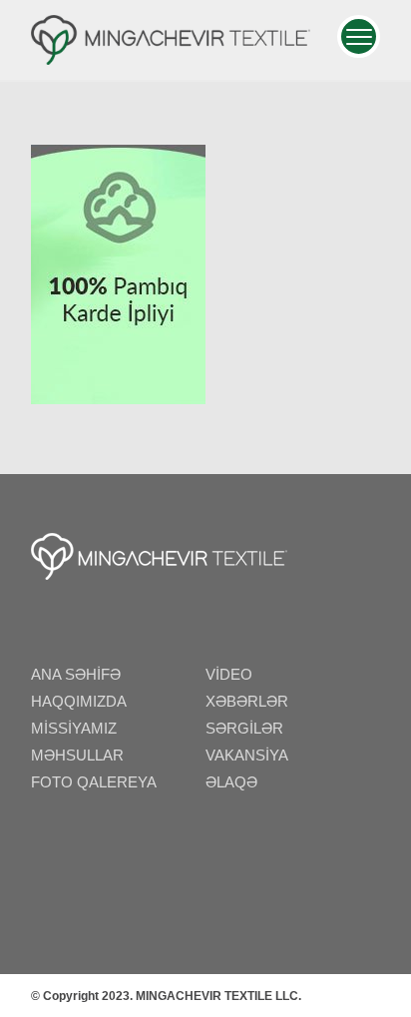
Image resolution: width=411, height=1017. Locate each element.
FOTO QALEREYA (94, 781)
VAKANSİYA (247, 755)
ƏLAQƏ (231, 781)
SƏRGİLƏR (244, 728)
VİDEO (229, 674)
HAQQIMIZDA (79, 701)
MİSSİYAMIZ (74, 728)
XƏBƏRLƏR (247, 701)
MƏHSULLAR (77, 755)
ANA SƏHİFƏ (76, 674)
